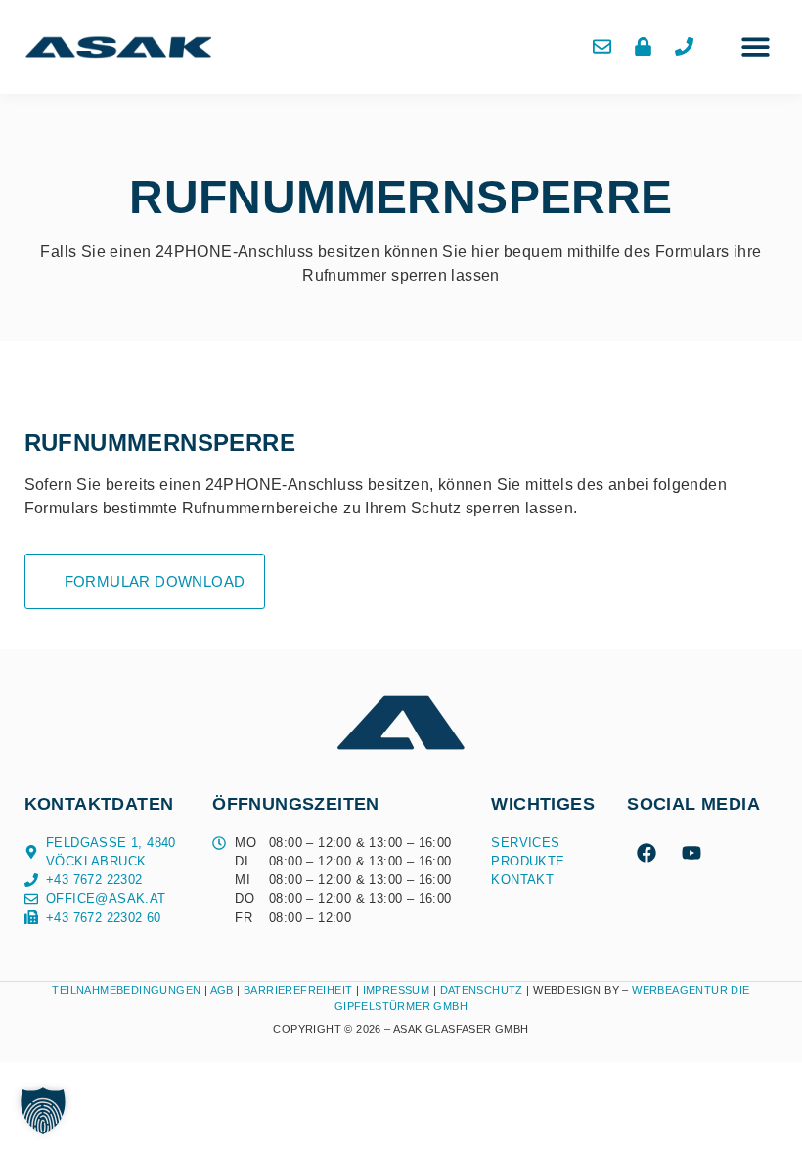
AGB (222, 990)
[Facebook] (646, 852)
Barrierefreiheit (298, 990)
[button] (756, 47)
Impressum (396, 990)
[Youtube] (691, 852)
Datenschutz (483, 990)
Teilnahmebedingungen (126, 990)
